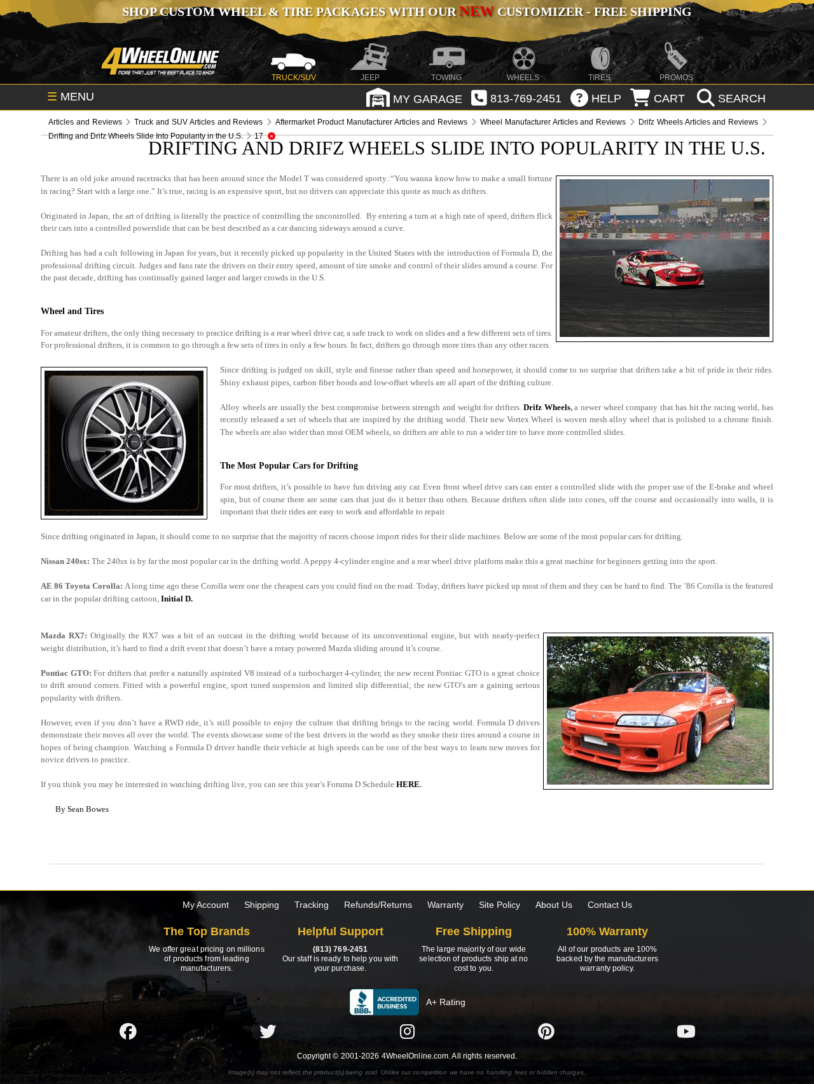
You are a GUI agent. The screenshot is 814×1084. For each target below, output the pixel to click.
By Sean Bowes (82, 809)
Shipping (261, 905)
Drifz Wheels (546, 407)
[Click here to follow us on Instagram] (407, 1031)
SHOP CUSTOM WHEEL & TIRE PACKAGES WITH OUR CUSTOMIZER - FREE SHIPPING (407, 11)
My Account (206, 905)
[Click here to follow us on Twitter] (267, 1031)
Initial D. (177, 598)
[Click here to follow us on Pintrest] (546, 1031)
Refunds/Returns (378, 905)
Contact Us (610, 905)
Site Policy (499, 905)
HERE (408, 784)
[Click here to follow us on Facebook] (128, 1031)
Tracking (311, 905)
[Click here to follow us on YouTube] (686, 1031)
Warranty (445, 905)
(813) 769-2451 (340, 949)
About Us (553, 905)
